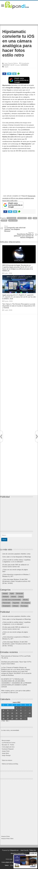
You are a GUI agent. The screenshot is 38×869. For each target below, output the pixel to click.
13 (8, 713)
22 (16, 716)
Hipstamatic (22, 218)
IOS (30, 218)
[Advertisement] (19, 173)
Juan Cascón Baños (11, 63)
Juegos (20, 596)
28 (12, 719)
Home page (9, 859)
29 (16, 719)
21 (12, 716)
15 (16, 713)
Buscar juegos (6, 740)
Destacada (19, 593)
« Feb (3, 721)
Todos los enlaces (7, 760)
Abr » (7, 721)
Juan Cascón (24, 850)
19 (3, 716)
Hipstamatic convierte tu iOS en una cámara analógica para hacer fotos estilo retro (18, 198)
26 (3, 719)
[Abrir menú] (3, 6)
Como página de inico (8, 747)
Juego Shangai (6, 755)
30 (21, 719)
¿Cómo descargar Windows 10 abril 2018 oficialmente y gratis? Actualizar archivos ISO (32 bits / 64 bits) (16, 581)
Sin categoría (26, 603)
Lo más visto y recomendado (11, 599)
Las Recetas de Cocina (8, 742)
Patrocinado (6, 603)
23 (21, 716)
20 (8, 716)
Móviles (25, 599)
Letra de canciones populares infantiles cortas (16, 554)
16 (21, 713)
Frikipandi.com (14, 850)
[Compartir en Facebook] (4, 73)
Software (15, 606)
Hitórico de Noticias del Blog (10, 764)
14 (12, 713)
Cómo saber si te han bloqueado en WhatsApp (16, 557)
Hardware (5, 596)
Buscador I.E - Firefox (8, 745)
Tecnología (24, 606)
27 (8, 719)
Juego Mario (5, 753)
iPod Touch (13, 220)
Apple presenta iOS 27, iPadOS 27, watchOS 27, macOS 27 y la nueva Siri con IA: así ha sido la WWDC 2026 (19, 297)
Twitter (7, 865)
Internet (13, 596)
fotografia (12, 218)
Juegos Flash (6, 751)
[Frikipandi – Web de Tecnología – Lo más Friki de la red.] (19, 4)
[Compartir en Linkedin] (14, 73)
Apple (6, 67)
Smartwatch (6, 606)
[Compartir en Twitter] (9, 73)
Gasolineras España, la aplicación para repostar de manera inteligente (24, 235)
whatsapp (18, 73)
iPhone (4, 220)
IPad (35, 218)
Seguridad (16, 603)
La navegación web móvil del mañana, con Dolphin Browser (14, 228)
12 (3, 713)
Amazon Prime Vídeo (7, 838)
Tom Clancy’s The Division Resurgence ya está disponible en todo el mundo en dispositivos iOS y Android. (18, 306)
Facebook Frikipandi (8, 749)
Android (5, 593)
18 (30, 713)
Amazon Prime (5, 836)
